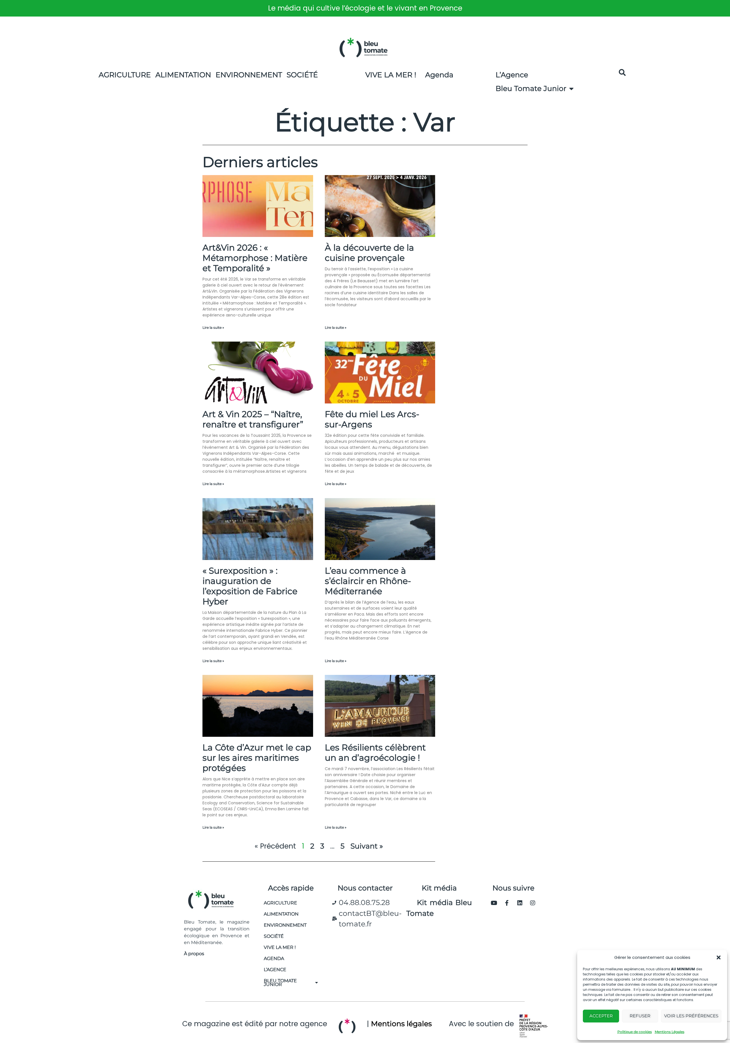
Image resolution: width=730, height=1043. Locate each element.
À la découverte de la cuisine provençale (369, 252)
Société (302, 74)
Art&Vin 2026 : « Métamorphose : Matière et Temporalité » (254, 257)
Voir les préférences (691, 1015)
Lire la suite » (213, 327)
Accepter (601, 1015)
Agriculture (125, 74)
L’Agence (512, 74)
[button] (718, 957)
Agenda (439, 74)
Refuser (640, 1015)
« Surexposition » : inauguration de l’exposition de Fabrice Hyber (249, 586)
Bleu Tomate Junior (531, 88)
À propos (194, 953)
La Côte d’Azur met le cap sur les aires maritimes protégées (256, 757)
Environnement (249, 74)
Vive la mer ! (280, 947)
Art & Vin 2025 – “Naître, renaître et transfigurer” (252, 419)
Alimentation (183, 74)
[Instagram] (532, 903)
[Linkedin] (520, 903)
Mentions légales (401, 1023)
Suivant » (366, 846)
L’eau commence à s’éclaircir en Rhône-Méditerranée (368, 580)
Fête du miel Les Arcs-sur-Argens (372, 419)
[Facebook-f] (507, 903)
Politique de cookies (634, 1032)
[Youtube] (494, 903)
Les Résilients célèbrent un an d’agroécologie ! (375, 752)
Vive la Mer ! (390, 74)
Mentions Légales (669, 1032)
